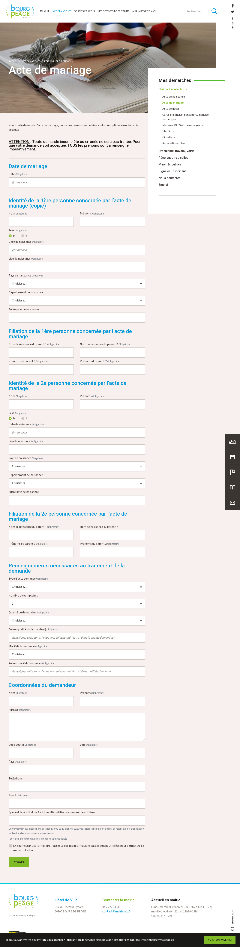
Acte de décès (170, 109)
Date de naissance (26, 242)
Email (18, 795)
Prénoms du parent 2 (99, 361)
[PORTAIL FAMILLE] (232, 441)
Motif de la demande (28, 646)
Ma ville (45, 11)
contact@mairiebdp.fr (116, 912)
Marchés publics (170, 164)
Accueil (13, 61)
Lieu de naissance (26, 259)
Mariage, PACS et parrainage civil (183, 125)
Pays (17, 762)
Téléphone (15, 779)
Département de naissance (26, 293)
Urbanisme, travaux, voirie (176, 151)
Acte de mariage (173, 103)
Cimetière (168, 137)
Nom (18, 214)
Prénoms (92, 214)
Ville (89, 745)
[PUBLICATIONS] (232, 487)
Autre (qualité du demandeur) (33, 629)
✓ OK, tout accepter (219, 940)
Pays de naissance (26, 276)
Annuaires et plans (144, 11)
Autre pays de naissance (24, 309)
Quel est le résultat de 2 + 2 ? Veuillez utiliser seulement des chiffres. (52, 812)
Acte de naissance (173, 97)
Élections (168, 131)
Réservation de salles (173, 157)
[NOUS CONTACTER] (232, 502)
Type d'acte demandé (28, 579)
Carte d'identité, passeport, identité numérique (185, 117)
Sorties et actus (84, 11)
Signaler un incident (172, 171)
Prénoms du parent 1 (28, 361)
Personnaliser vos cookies (157, 940)
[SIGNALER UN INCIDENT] (232, 472)
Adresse (20, 710)
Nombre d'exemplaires (23, 596)
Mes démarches (61, 11)
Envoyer (19, 862)
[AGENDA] (232, 456)
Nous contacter (169, 178)
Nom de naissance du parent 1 (34, 344)
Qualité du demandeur (29, 613)
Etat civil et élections (57, 61)
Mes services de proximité (113, 11)
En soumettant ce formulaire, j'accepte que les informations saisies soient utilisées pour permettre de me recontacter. (78, 848)
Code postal (22, 745)
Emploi (163, 185)
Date (18, 174)
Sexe (17, 231)
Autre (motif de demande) (31, 663)
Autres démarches (173, 143)
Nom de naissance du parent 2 (105, 344)
